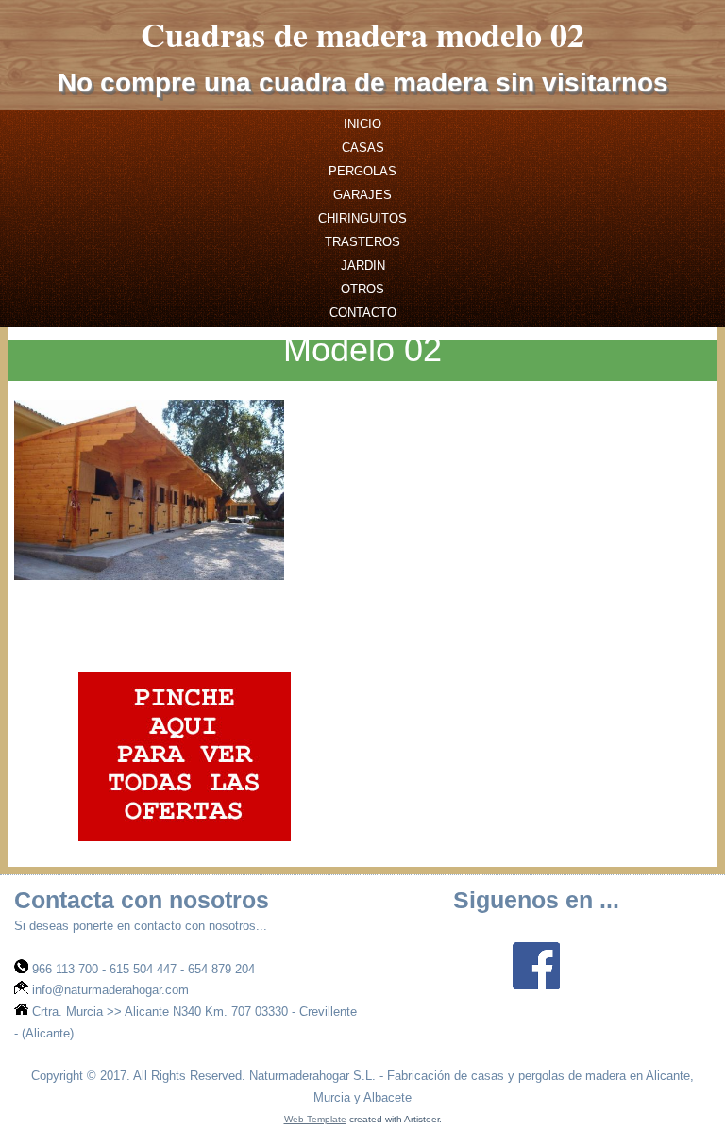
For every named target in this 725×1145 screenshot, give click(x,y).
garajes (362, 195)
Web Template (315, 1119)
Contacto (362, 313)
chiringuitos (362, 218)
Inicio (362, 124)
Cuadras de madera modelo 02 (362, 33)
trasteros (362, 242)
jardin (363, 265)
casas (363, 148)
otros (362, 289)
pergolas (362, 171)
